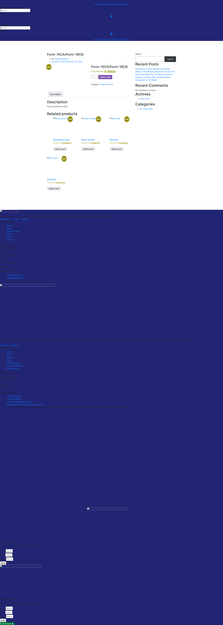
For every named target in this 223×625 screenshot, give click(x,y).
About (102, 4)
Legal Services (106, 84)
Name (2, 551)
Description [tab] (55, 94)
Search (138, 54)
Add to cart (105, 77)
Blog (114, 4)
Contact (125, 4)
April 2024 (144, 99)
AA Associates (146, 109)
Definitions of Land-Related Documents (152, 69)
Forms (119, 4)
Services (108, 4)
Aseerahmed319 (61, 59)
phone (2, 559)
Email (2, 555)
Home (97, 4)
